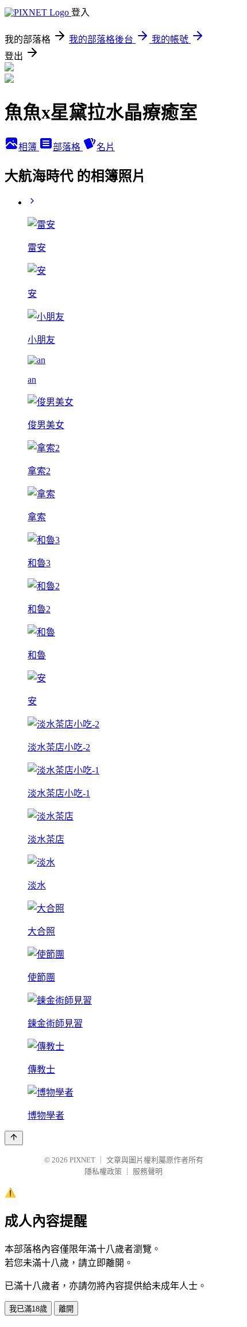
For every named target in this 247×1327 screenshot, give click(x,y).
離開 (66, 1309)
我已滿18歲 (28, 1309)
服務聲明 (148, 1171)
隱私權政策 (103, 1171)
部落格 (68, 147)
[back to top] (14, 1138)
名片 (106, 147)
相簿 (28, 147)
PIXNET (82, 1160)
